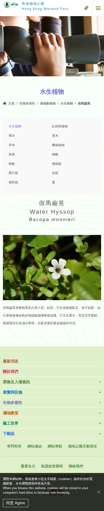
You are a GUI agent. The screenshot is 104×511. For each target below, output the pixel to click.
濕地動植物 (48, 103)
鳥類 (12, 154)
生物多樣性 (27, 103)
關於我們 (10, 371)
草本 (12, 145)
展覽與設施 (12, 392)
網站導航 (55, 446)
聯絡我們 (76, 466)
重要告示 (28, 466)
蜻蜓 (12, 164)
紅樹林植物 (60, 126)
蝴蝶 (55, 154)
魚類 (55, 173)
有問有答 (14, 446)
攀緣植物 (58, 145)
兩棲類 (56, 164)
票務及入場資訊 (16, 382)
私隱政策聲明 (52, 466)
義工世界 (10, 423)
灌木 (55, 135)
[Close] (99, 491)
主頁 (11, 103)
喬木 (12, 135)
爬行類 (13, 173)
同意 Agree (15, 503)
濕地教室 (10, 413)
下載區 (9, 434)
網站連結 (34, 446)
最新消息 (10, 361)
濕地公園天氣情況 (82, 446)
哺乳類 (13, 182)
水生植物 (66, 103)
